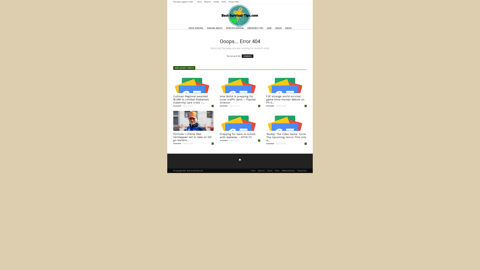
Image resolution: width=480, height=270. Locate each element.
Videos (278, 28)
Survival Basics (214, 28)
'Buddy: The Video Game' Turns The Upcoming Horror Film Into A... (286, 137)
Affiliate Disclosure (288, 171)
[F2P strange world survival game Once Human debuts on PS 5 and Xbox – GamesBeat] (286, 83)
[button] (304, 28)
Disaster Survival (235, 28)
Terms (224, 2)
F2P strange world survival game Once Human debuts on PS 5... (285, 99)
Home (199, 2)
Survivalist (177, 106)
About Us (207, 2)
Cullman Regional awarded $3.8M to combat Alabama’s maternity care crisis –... (191, 99)
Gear (269, 28)
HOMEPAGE (248, 56)
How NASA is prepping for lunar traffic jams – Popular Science (238, 99)
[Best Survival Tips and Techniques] (240, 15)
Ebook (288, 28)
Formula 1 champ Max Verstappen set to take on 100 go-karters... (192, 137)
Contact (216, 2)
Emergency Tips (255, 28)
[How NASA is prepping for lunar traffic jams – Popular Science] (240, 83)
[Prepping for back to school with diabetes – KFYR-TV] (240, 121)
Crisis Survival (195, 28)
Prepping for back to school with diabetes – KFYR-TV (237, 135)
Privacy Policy (234, 2)
